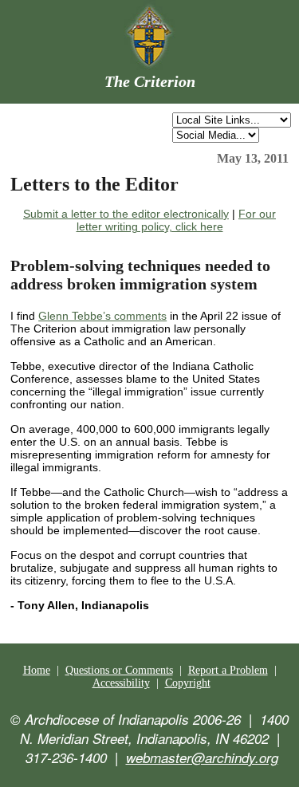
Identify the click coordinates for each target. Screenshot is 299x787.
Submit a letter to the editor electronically (126, 213)
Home (36, 670)
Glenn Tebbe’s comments (102, 315)
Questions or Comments (119, 670)
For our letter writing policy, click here (177, 220)
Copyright (187, 683)
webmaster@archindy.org (202, 757)
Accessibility (121, 683)
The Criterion (149, 81)
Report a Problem (228, 670)
